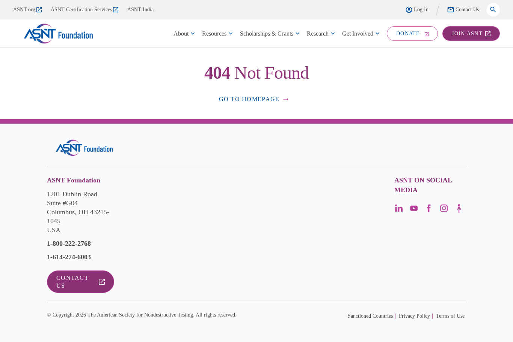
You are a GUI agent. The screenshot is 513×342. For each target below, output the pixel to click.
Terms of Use (450, 316)
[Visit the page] (398, 211)
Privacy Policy (414, 316)
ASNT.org (24, 9)
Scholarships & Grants (266, 33)
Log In (421, 9)
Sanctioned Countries (370, 316)
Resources (214, 33)
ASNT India (140, 9)
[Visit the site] (84, 148)
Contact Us (467, 9)
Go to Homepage (249, 99)
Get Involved (357, 33)
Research (318, 33)
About (181, 33)
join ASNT (467, 33)
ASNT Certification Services (81, 9)
